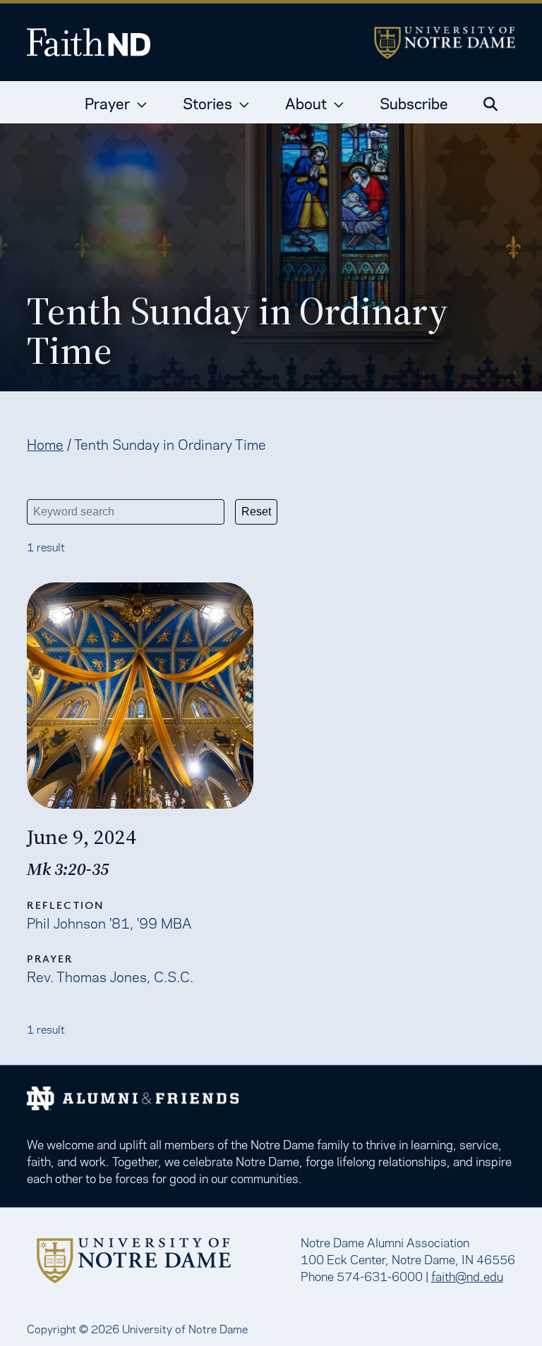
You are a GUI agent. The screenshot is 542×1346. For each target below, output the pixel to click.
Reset (256, 512)
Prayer (107, 102)
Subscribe (414, 102)
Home (45, 443)
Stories (207, 102)
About (306, 102)
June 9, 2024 (81, 837)
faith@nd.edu (467, 1275)
